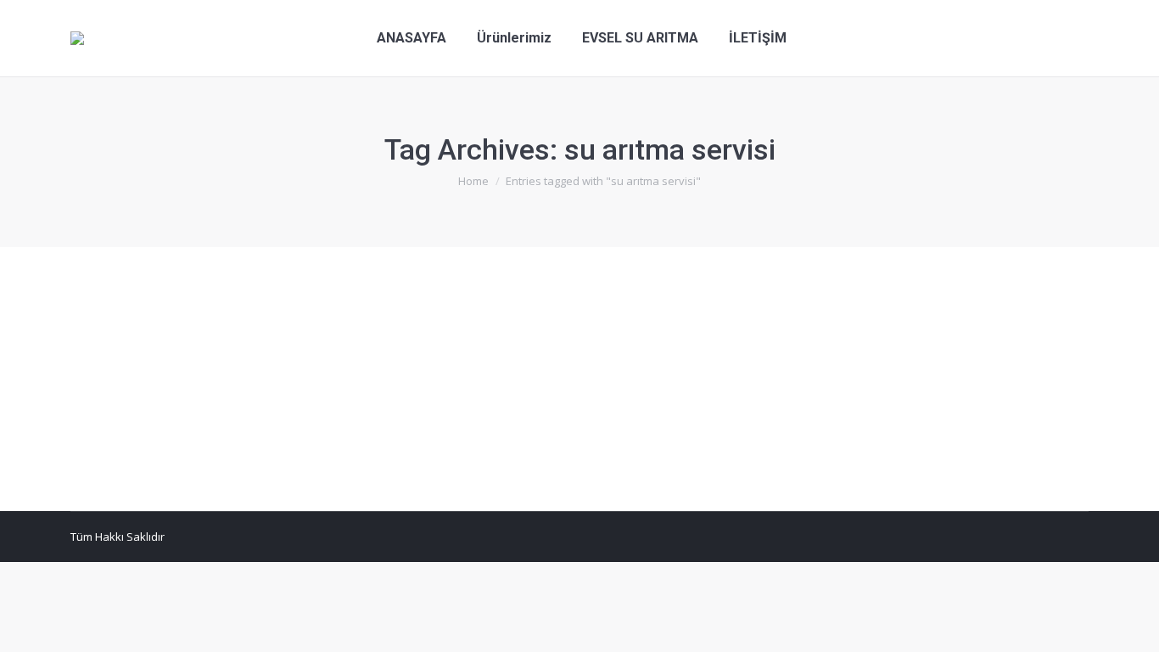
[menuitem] (411, 38)
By (341, 367)
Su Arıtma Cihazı (156, 336)
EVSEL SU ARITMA (260, 367)
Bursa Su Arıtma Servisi (151, 367)
